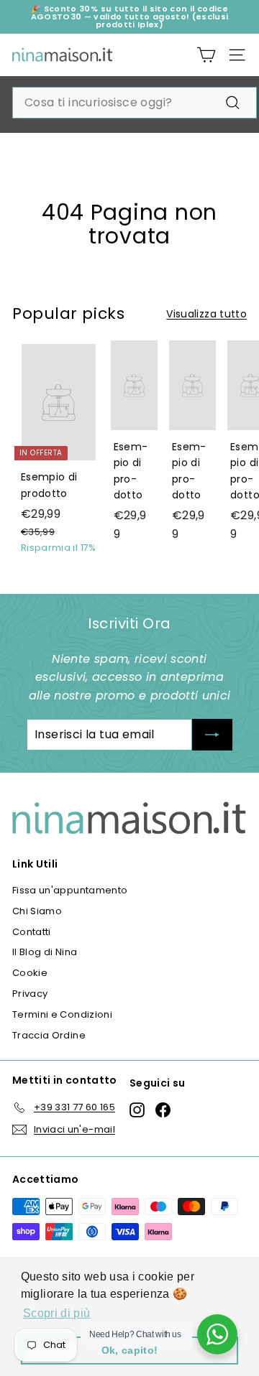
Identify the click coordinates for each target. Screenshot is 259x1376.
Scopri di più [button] (57, 1313)
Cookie (29, 973)
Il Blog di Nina (44, 952)
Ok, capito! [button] (129, 1350)
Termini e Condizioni (62, 1014)
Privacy (29, 993)
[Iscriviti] (212, 734)
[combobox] (134, 102)
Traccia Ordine (49, 1035)
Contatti (31, 932)
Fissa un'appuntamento (69, 890)
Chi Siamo (37, 911)
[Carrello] (206, 55)
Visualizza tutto (206, 314)
